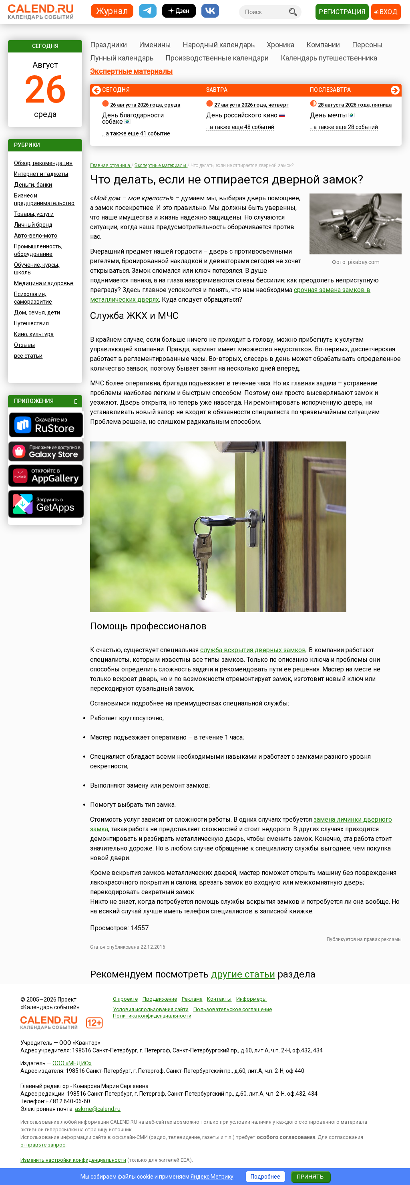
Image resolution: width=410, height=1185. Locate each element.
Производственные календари (217, 58)
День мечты (328, 115)
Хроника (280, 44)
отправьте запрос (42, 1145)
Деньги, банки (33, 184)
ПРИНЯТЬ (310, 1176)
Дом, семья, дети (37, 312)
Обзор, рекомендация (43, 163)
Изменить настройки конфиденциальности (73, 1160)
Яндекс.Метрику (212, 1176)
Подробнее (265, 1176)
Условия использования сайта (151, 1009)
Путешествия (31, 323)
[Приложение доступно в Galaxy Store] (45, 452)
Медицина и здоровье (43, 283)
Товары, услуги (34, 214)
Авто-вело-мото (35, 235)
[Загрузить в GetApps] (45, 505)
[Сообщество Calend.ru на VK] (210, 11)
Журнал (112, 11)
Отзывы (24, 345)
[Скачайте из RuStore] (45, 425)
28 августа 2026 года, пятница (355, 105)
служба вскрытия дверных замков (253, 650)
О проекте (125, 999)
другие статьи (243, 974)
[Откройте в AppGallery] (45, 476)
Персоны (367, 44)
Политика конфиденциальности (152, 1016)
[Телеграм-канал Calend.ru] (148, 11)
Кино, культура (34, 334)
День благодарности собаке (133, 118)
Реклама (192, 999)
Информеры (251, 999)
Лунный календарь (121, 58)
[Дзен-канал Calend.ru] (179, 11)
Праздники (108, 44)
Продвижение (160, 999)
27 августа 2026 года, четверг (251, 105)
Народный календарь (219, 44)
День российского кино (241, 115)
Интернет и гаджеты (41, 174)
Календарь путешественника (329, 58)
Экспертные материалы (131, 71)
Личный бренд (33, 225)
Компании (323, 44)
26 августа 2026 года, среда (145, 105)
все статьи (28, 356)
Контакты (219, 999)
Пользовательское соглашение (232, 1009)
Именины (155, 44)
